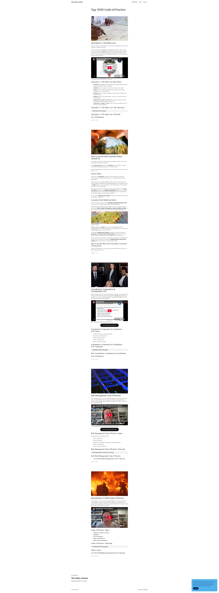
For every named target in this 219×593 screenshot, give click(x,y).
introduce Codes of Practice (103, 232)
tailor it (94, 184)
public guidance (96, 230)
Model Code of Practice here (107, 458)
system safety (101, 176)
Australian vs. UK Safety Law (103, 43)
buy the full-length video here (109, 429)
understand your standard (104, 195)
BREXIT (104, 51)
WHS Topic (98, 356)
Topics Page (122, 553)
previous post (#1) (97, 165)
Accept (196, 588)
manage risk (93, 234)
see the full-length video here (109, 325)
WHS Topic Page (100, 117)
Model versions (119, 295)
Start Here (110, 165)
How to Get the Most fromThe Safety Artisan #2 (106, 157)
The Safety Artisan (77, 2)
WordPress (146, 589)
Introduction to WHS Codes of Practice (107, 498)
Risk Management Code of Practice (106, 395)
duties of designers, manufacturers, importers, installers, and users (111, 208)
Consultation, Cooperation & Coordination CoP (103, 290)
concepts (103, 227)
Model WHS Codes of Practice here (106, 553)
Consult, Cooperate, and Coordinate (106, 234)
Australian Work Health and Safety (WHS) (117, 202)
